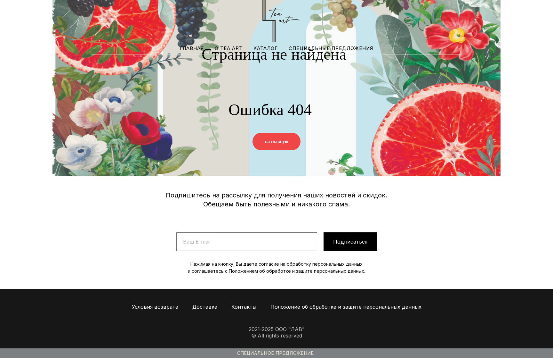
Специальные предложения (331, 48)
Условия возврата (155, 307)
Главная (192, 48)
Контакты (243, 307)
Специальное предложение (275, 353)
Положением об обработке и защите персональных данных (296, 271)
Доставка (204, 307)
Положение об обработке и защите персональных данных (345, 307)
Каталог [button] (265, 48)
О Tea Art (229, 48)
